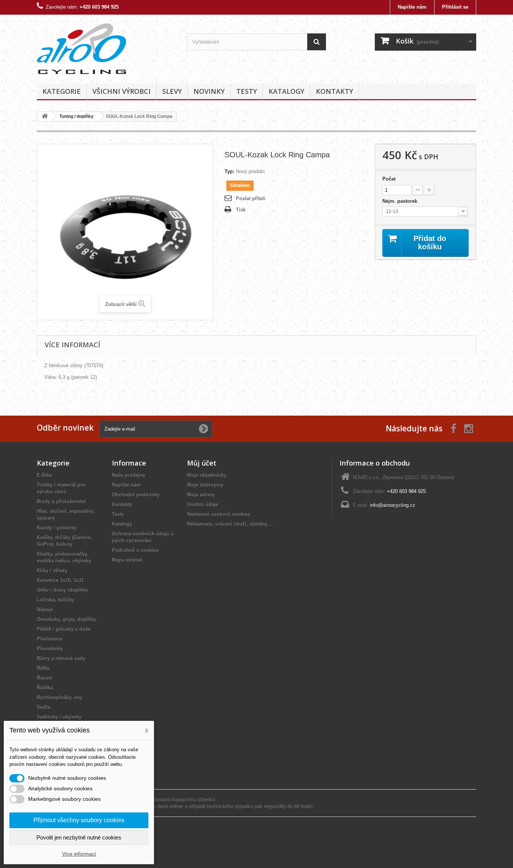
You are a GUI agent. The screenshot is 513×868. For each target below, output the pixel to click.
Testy (246, 91)
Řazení (45, 678)
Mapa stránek (127, 560)
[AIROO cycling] (106, 47)
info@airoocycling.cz (392, 505)
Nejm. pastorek (400, 201)
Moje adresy (201, 494)
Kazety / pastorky (57, 527)
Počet (388, 179)
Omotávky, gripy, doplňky (66, 619)
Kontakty (334, 91)
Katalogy (286, 91)
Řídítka (45, 687)
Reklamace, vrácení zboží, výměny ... (230, 524)
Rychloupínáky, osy (59, 697)
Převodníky (50, 648)
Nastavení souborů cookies (218, 514)
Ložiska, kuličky (55, 600)
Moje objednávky (206, 475)
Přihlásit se (455, 7)
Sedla (43, 707)
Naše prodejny (128, 475)
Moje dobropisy (205, 485)
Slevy (172, 91)
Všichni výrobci (121, 91)
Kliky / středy (52, 570)
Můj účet (201, 462)
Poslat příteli (251, 198)
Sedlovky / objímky (59, 717)
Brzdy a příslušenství (61, 501)
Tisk (241, 209)
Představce (49, 639)
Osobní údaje (202, 504)
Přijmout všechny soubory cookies (78, 820)
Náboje (45, 609)
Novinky (209, 91)
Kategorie (61, 91)
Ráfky (43, 668)
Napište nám (412, 7)
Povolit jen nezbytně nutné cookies (78, 837)
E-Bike (44, 475)
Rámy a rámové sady (61, 658)
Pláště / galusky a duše (64, 629)
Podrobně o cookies (135, 550)
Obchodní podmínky (136, 494)
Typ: (229, 171)
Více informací (79, 854)
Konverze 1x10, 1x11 (60, 580)
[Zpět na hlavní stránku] (45, 116)
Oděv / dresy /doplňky (62, 590)
